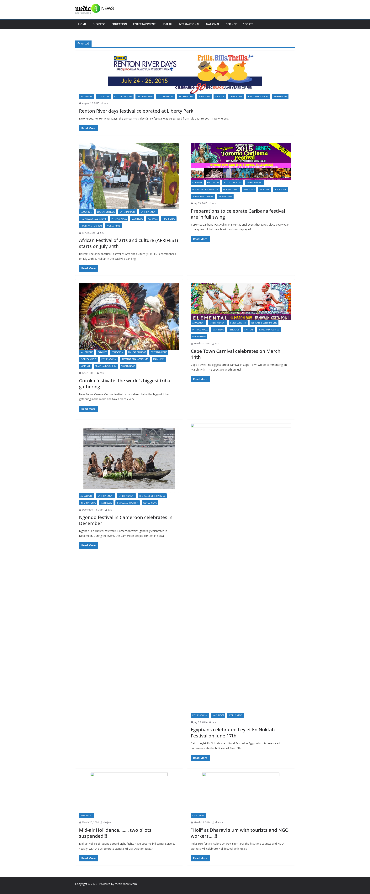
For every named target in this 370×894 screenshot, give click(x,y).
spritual (248, 329)
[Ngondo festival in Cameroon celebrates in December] (129, 458)
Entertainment (144, 24)
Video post (86, 815)
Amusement (87, 96)
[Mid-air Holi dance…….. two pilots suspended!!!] (129, 793)
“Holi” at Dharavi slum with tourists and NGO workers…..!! (240, 833)
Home (82, 24)
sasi (106, 103)
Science (231, 24)
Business (99, 24)
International (189, 24)
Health (167, 24)
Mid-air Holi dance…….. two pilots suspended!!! (115, 833)
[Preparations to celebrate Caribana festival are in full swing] (241, 161)
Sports (248, 24)
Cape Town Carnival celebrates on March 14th (235, 354)
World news (280, 96)
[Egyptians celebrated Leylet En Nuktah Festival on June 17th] (241, 568)
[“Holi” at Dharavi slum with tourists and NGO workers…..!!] (241, 793)
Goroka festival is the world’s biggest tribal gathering (125, 383)
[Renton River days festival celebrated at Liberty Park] (185, 74)
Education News (123, 96)
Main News (204, 96)
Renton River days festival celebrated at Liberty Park (136, 111)
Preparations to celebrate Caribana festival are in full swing (238, 214)
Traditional (236, 96)
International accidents (135, 359)
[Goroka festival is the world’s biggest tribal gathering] (129, 316)
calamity (102, 352)
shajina (107, 822)
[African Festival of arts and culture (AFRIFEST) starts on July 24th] (129, 176)
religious (234, 329)
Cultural (197, 182)
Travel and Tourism (257, 96)
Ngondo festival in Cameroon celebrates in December (125, 520)
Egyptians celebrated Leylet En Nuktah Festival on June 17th (233, 732)
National (213, 24)
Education (119, 24)
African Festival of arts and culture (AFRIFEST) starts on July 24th (128, 243)
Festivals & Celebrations (93, 218)
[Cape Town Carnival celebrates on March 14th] (241, 301)
